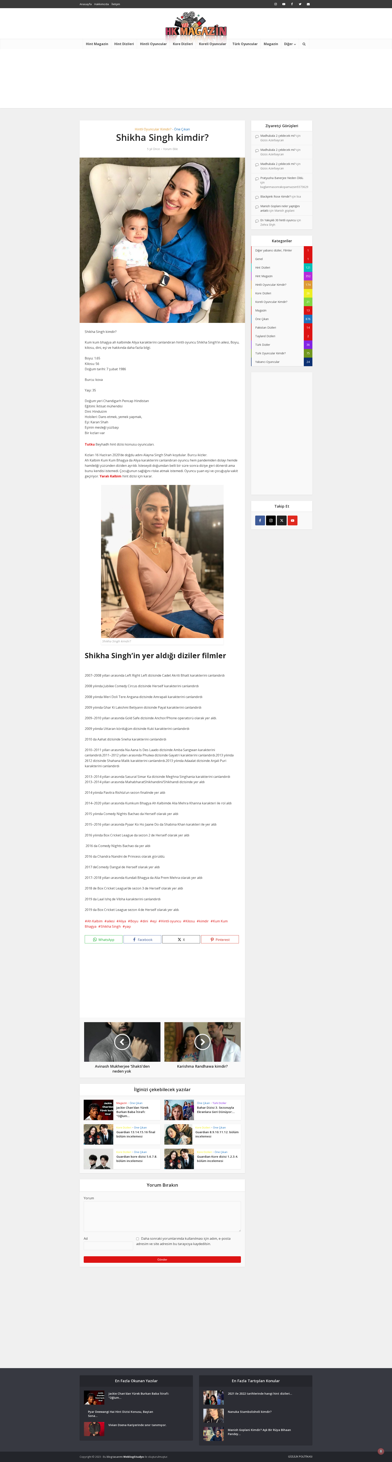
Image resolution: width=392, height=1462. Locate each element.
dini (145, 921)
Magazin (271, 44)
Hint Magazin (97, 44)
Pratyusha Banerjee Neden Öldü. (282, 178)
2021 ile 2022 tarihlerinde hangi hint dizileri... (260, 1393)
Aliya (122, 921)
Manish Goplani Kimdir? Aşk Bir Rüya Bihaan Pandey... (259, 1432)
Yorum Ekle (170, 149)
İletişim (115, 4)
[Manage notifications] (381, 1451)
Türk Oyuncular (245, 44)
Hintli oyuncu (171, 921)
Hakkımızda (101, 4)
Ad (86, 1238)
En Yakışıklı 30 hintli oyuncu (278, 220)
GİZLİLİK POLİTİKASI (300, 1456)
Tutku (90, 444)
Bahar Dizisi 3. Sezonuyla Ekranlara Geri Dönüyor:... (216, 1109)
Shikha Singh (111, 926)
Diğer (288, 44)
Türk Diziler (219, 1103)
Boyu (134, 921)
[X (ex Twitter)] (282, 520)
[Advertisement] (196, 79)
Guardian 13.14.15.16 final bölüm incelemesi (135, 1134)
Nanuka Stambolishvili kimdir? (250, 1412)
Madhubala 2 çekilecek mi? (277, 136)
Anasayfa (86, 4)
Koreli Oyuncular (212, 44)
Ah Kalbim (94, 921)
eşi (154, 921)
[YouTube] (292, 520)
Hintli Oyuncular (153, 44)
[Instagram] (271, 520)
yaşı (128, 926)
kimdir (204, 921)
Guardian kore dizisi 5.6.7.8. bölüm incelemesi (136, 1158)
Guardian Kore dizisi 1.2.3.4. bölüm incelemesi (217, 1158)
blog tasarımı (115, 1457)
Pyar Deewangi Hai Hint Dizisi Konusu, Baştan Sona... (120, 1414)
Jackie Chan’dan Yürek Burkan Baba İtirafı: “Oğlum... (132, 1111)
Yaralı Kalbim (110, 476)
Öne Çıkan (182, 129)
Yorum (89, 1198)
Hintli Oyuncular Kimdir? (153, 129)
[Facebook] (260, 520)
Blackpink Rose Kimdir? (275, 196)
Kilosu (190, 921)
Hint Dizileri (124, 44)
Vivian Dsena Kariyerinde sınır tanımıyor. (137, 1425)
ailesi (111, 921)
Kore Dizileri (183, 44)
